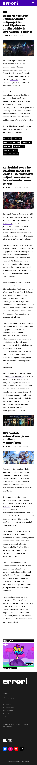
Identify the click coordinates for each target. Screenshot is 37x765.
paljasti (15, 223)
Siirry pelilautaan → (9, 668)
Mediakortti (6, 717)
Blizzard (18, 60)
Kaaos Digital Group (22, 761)
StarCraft (14, 79)
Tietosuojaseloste (8, 707)
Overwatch (7, 469)
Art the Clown (8, 307)
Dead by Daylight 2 (15, 376)
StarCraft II (16, 98)
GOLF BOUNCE (29, 664)
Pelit (4, 12)
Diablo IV (17, 139)
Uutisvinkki (6, 714)
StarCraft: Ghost (9, 110)
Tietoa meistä (7, 704)
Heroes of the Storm (21, 95)
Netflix (17, 541)
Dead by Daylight (19, 214)
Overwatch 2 (17, 73)
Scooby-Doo (13, 314)
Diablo (26, 547)
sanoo (5, 481)
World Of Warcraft (11, 154)
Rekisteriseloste (8, 710)
